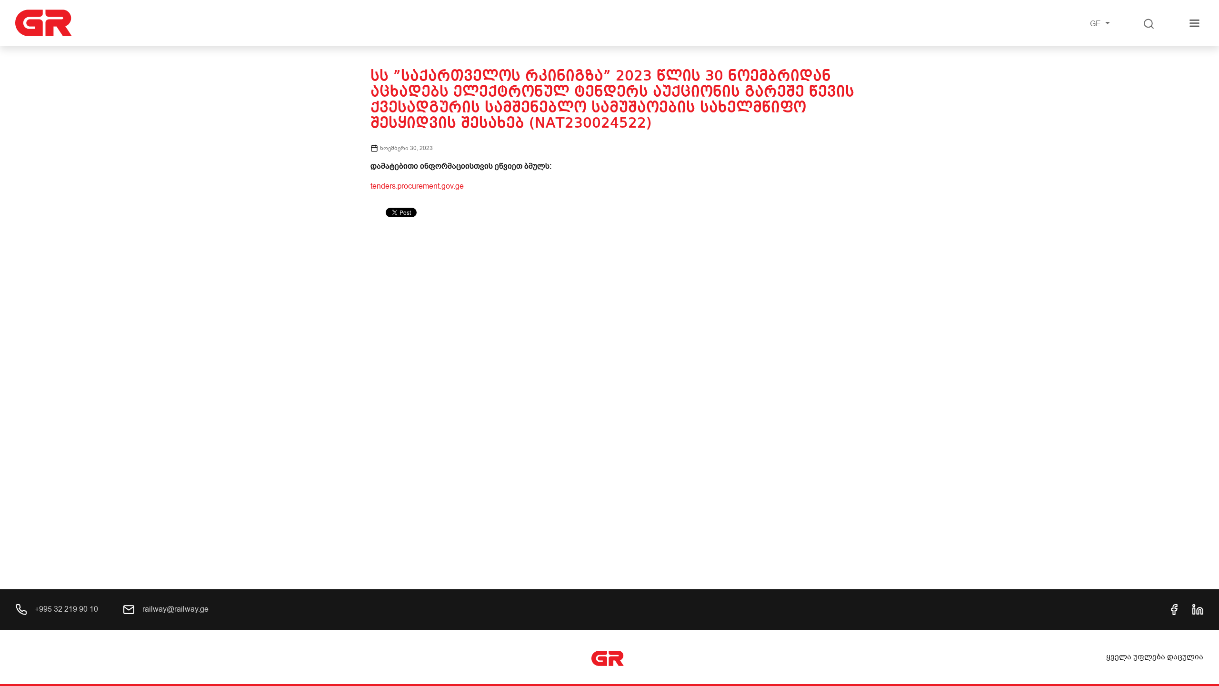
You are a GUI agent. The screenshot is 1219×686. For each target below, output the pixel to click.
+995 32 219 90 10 (65, 609)
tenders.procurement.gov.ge (417, 186)
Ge (1096, 24)
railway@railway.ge (174, 609)
